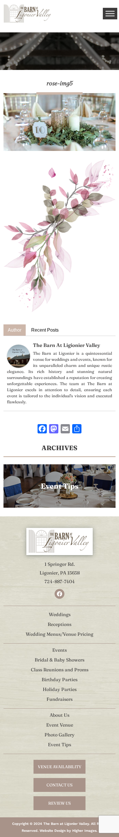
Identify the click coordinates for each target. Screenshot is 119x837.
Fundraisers (59, 699)
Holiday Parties (60, 689)
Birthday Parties (59, 679)
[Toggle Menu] (110, 13)
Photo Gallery (59, 735)
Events (59, 650)
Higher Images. (84, 831)
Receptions (59, 624)
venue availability (59, 766)
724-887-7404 (59, 581)
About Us (59, 715)
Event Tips (59, 744)
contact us (59, 785)
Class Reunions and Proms (59, 669)
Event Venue (59, 725)
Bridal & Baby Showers (59, 660)
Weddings (59, 614)
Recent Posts (45, 330)
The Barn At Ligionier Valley (66, 345)
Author (14, 330)
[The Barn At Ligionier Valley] (18, 356)
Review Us (59, 803)
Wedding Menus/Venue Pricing (59, 634)
